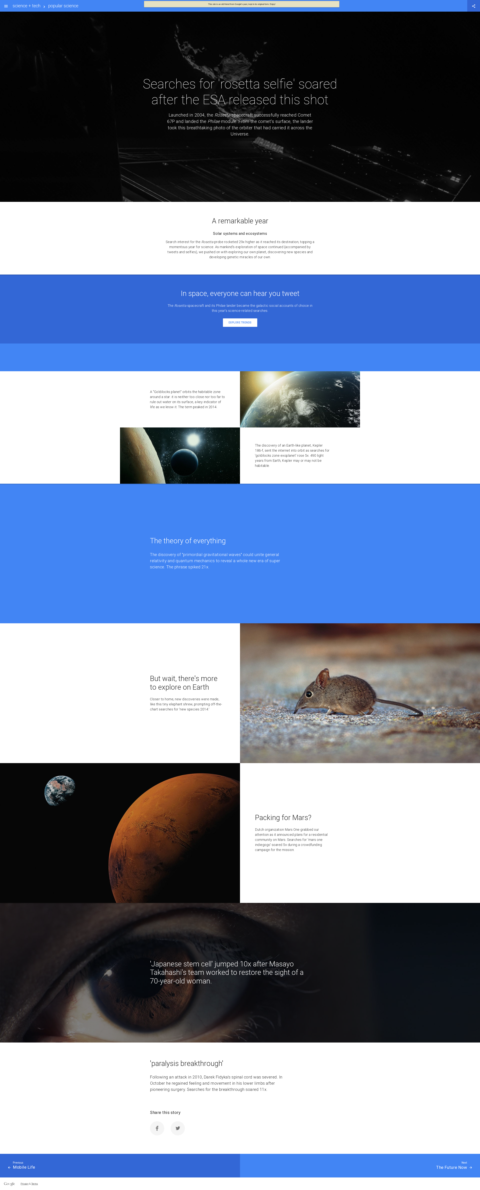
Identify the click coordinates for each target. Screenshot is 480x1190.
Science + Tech (26, 5)
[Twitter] (178, 1128)
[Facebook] (157, 1128)
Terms (34, 1183)
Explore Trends (240, 322)
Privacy (24, 1183)
